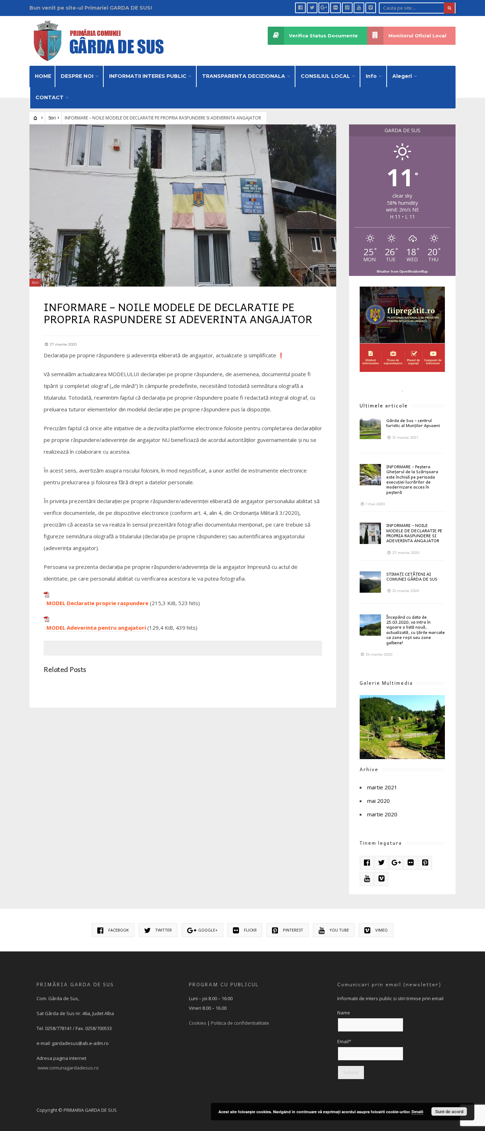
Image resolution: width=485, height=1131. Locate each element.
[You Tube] (359, 7)
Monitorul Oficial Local (417, 35)
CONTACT (50, 97)
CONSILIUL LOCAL (325, 76)
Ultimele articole (384, 405)
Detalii (417, 1111)
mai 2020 (378, 800)
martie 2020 (382, 814)
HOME (43, 76)
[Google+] (323, 7)
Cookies (197, 1023)
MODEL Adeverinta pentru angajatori (96, 627)
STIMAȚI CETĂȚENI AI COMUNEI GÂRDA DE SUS (411, 576)
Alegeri (402, 76)
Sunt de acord (449, 1111)
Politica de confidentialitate (240, 1023)
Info (371, 76)
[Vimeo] (370, 7)
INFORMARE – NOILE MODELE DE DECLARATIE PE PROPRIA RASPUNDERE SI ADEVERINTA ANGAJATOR (414, 533)
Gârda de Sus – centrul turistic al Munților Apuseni (413, 423)
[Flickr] (335, 7)
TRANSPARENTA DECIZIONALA (243, 76)
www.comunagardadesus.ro (68, 1068)
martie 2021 (382, 787)
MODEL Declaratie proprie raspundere (97, 603)
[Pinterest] (347, 7)
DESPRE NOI (77, 76)
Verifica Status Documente (323, 35)
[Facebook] (300, 7)
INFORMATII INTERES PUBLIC (147, 76)
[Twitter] (312, 7)
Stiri (52, 118)
